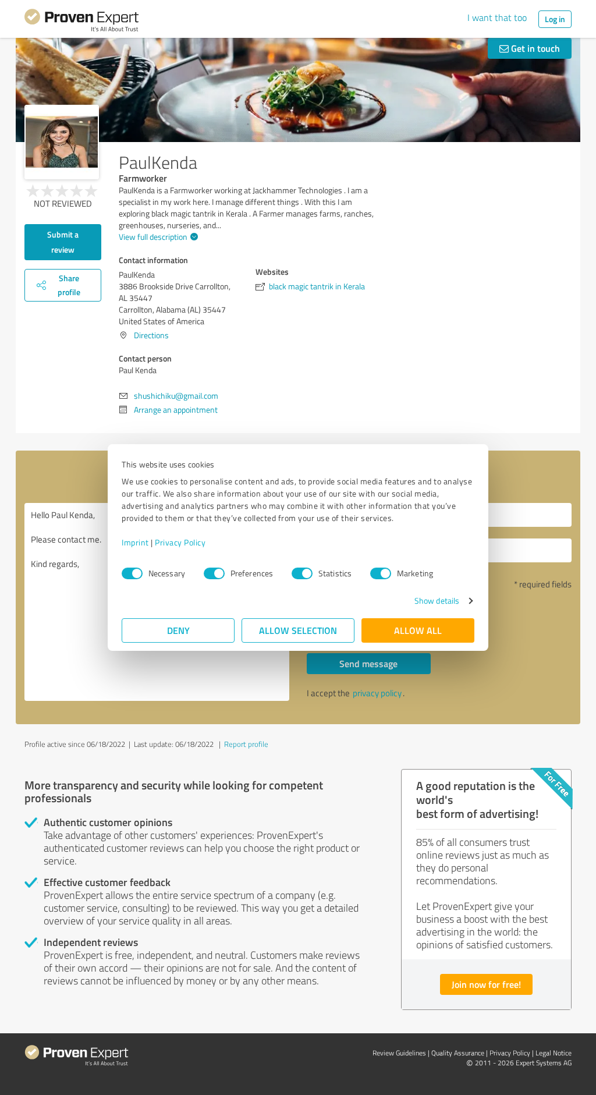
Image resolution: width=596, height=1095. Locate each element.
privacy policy (377, 693)
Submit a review (63, 242)
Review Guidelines (399, 1053)
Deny (178, 630)
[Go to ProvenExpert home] (81, 22)
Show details (436, 600)
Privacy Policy (180, 542)
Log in (555, 18)
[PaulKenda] (62, 142)
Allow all (418, 630)
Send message (368, 663)
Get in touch (534, 48)
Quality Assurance (457, 1053)
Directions (151, 335)
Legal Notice (553, 1053)
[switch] (214, 573)
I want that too (497, 17)
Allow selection (298, 630)
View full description (153, 236)
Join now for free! (486, 984)
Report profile (246, 744)
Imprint (135, 542)
